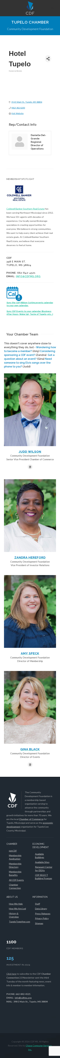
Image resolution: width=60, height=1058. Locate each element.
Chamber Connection (15, 886)
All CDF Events (16, 880)
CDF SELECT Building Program (43, 877)
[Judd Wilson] (30, 409)
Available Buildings (39, 856)
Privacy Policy (42, 918)
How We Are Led (17, 908)
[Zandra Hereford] (30, 515)
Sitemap (39, 923)
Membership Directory (15, 865)
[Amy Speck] (30, 611)
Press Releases (42, 913)
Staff (37, 903)
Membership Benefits (15, 873)
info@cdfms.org (28, 276)
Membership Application (15, 857)
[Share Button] (48, 58)
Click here (11, 973)
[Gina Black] (30, 707)
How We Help (16, 903)
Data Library (41, 908)
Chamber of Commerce (31, 819)
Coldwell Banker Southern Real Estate (25, 208)
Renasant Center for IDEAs (43, 869)
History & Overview (14, 915)
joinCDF (13, 850)
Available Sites (42, 862)
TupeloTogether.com (19, 921)
